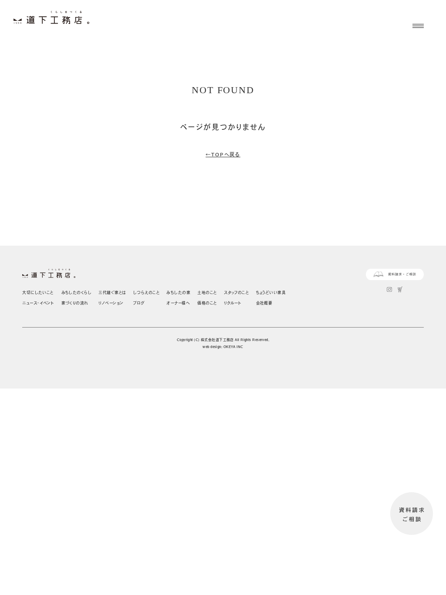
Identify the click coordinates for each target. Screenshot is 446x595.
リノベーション (110, 303)
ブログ (138, 303)
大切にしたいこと (38, 292)
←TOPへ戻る (223, 154)
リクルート (232, 303)
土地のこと (206, 292)
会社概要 (264, 303)
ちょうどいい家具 (271, 292)
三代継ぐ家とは (112, 292)
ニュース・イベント (38, 303)
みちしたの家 (178, 292)
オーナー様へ (178, 303)
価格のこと (206, 303)
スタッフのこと (236, 292)
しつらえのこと (146, 292)
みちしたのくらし (76, 292)
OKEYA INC (233, 346)
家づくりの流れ (74, 303)
